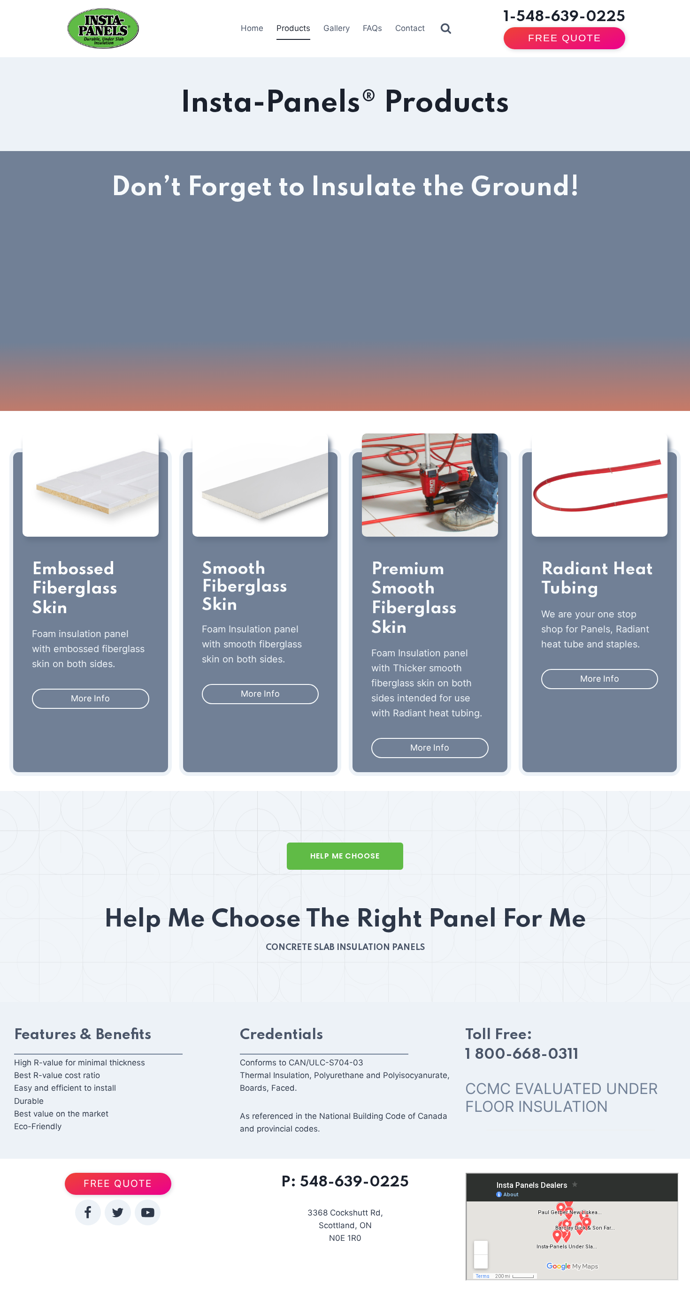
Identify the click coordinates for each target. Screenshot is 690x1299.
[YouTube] (148, 1212)
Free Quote (564, 37)
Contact (410, 28)
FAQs (372, 28)
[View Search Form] (446, 28)
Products (293, 28)
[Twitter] (117, 1212)
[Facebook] (88, 1212)
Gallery (336, 28)
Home (252, 28)
